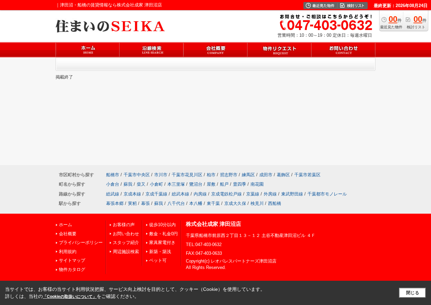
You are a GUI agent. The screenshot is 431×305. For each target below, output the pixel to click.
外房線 (270, 193)
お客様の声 (124, 224)
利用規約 (67, 251)
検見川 (257, 203)
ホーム (65, 224)
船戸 (224, 184)
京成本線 (132, 193)
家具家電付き (162, 242)
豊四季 (239, 184)
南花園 (257, 184)
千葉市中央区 (137, 174)
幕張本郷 (115, 203)
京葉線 (252, 193)
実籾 (132, 203)
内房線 (200, 193)
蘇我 (128, 184)
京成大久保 (235, 203)
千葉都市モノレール (327, 193)
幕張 (145, 203)
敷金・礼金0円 (163, 233)
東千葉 (213, 203)
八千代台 (176, 203)
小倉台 (112, 184)
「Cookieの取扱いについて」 (70, 296)
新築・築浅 (160, 251)
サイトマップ (72, 260)
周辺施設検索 (126, 251)
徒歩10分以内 (162, 224)
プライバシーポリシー (81, 242)
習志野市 (228, 174)
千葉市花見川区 (187, 174)
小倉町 (156, 184)
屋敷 (211, 184)
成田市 (265, 174)
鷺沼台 (195, 184)
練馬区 (248, 174)
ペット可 (158, 260)
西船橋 (274, 203)
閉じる (412, 292)
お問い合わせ (126, 233)
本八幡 (195, 203)
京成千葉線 (156, 193)
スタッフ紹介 (126, 242)
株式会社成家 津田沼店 (213, 224)
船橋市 (112, 174)
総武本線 (180, 193)
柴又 (141, 184)
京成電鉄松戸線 (226, 193)
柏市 (211, 174)
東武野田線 (292, 193)
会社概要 (67, 233)
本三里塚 (176, 184)
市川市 (160, 174)
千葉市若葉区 (307, 174)
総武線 (112, 193)
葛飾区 (283, 174)
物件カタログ (72, 269)
